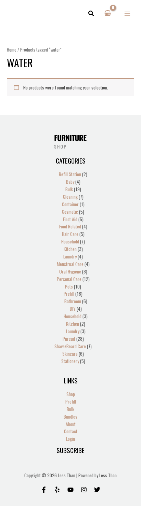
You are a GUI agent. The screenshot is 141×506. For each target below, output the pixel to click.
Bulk (70, 409)
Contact (70, 431)
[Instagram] (84, 490)
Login (70, 438)
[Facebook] (44, 490)
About (71, 424)
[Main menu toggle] (127, 13)
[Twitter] (97, 490)
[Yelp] (57, 490)
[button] (91, 13)
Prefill (70, 401)
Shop (70, 394)
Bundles (70, 416)
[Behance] (70, 490)
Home (11, 49)
